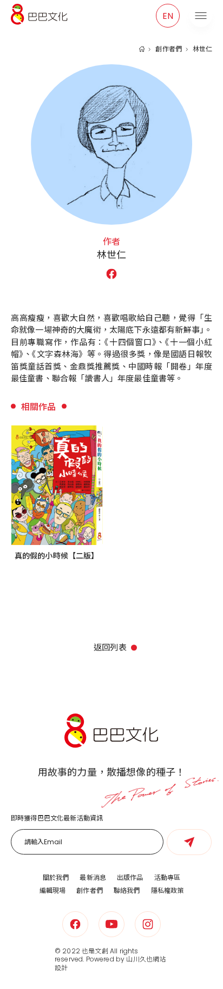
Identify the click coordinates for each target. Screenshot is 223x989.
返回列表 (110, 647)
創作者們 (168, 49)
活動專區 (167, 877)
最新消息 (93, 877)
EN (167, 16)
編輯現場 (53, 890)
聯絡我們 (127, 890)
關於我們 (56, 877)
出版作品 (130, 877)
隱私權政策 (167, 890)
